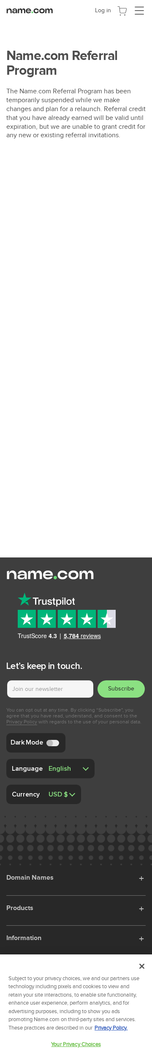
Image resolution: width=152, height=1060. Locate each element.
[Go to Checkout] (122, 10)
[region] (76, 1007)
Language (27, 768)
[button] (142, 877)
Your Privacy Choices (76, 1044)
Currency (26, 794)
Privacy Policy (21, 722)
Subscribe (121, 688)
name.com (31, 10)
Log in (103, 10)
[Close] (142, 966)
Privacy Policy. (111, 1028)
